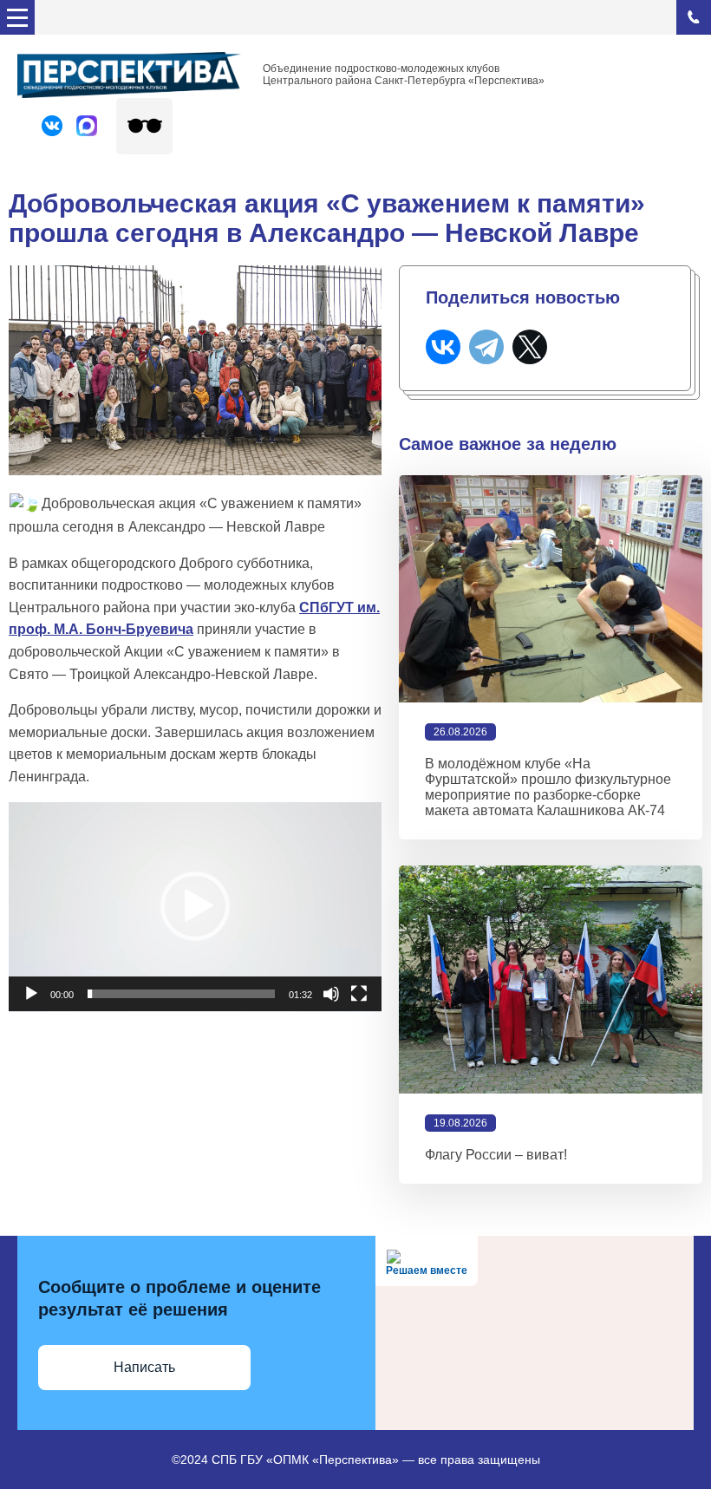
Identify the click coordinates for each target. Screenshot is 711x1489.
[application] (195, 907)
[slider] (181, 993)
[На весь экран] (359, 993)
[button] (195, 906)
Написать (144, 1367)
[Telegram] (486, 347)
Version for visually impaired (144, 126)
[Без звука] (331, 993)
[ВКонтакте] (443, 347)
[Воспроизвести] (31, 993)
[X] (529, 347)
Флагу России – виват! (496, 1154)
